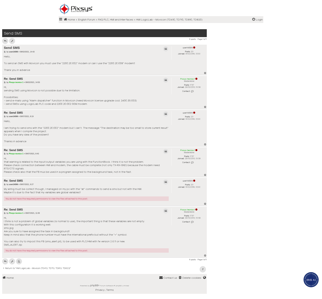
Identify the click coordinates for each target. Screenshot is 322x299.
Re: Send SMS (13, 78)
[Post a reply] (5, 41)
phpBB (94, 285)
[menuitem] (257, 19)
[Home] (161, 3)
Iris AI (311, 279)
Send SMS (13, 33)
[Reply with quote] (165, 48)
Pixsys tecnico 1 (187, 79)
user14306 (188, 48)
